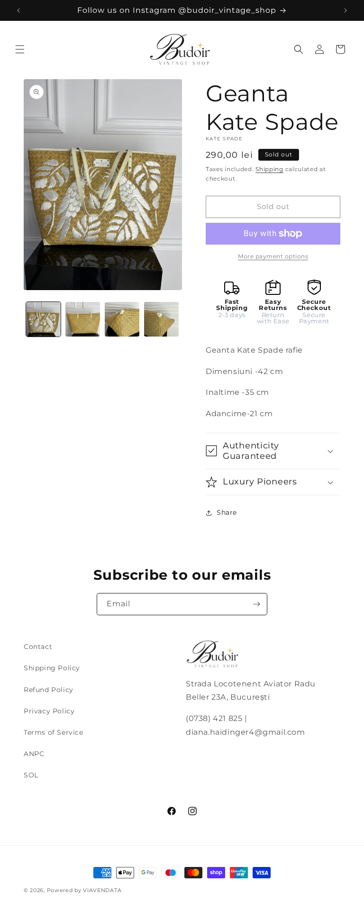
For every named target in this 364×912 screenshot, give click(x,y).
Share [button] (227, 512)
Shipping (269, 169)
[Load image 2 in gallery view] (82, 319)
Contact (38, 646)
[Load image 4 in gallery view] (161, 319)
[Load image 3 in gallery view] (122, 319)
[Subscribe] (256, 604)
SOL (31, 775)
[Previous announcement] (18, 10)
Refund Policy (48, 689)
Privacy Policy (49, 711)
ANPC (34, 753)
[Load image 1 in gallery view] (43, 319)
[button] (19, 49)
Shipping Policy (52, 668)
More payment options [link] (273, 256)
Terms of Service (53, 732)
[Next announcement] (345, 10)
